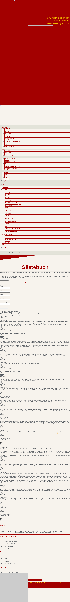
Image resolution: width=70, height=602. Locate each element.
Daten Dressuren (8, 152)
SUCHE (4, 183)
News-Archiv (7, 169)
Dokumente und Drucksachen (11, 161)
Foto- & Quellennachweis (10, 175)
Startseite (8, 252)
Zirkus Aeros (7, 131)
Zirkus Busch (7, 135)
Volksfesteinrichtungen (9, 138)
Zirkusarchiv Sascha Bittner (11, 158)
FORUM (4, 180)
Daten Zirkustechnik (8, 155)
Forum (1, 277)
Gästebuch (6, 179)
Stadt (1, 290)
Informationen (14, 252)
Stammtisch (7, 177)
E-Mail (1, 294)
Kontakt (6, 172)
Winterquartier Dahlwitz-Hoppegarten (13, 141)
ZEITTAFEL (4, 127)
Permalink (2, 328)
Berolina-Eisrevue (8, 136)
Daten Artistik (7, 150)
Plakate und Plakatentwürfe (11, 168)
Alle (6, 316)
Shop (3, 184)
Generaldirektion (8, 130)
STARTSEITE (5, 125)
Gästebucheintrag (4, 302)
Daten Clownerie (8, 154)
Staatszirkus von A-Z (8, 147)
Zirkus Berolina (8, 133)
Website (2, 298)
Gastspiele (7, 144)
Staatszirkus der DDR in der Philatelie (13, 166)
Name (1, 286)
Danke (6, 174)
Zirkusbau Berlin (8, 143)
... (1, 327)
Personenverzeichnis (9, 146)
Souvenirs (7, 160)
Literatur (6, 163)
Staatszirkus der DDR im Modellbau (12, 165)
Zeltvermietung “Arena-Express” (12, 139)
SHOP (3, 181)
